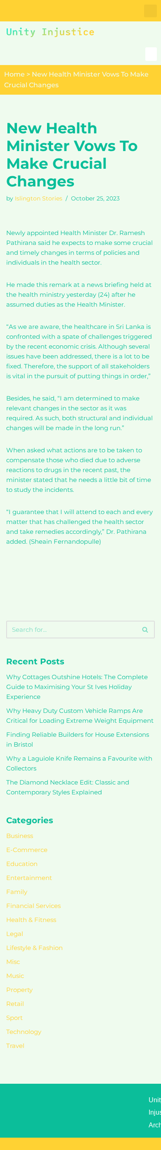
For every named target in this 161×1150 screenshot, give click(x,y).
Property (19, 990)
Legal (14, 934)
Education (22, 864)
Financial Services (33, 906)
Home (14, 74)
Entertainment (29, 878)
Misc (13, 962)
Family (16, 892)
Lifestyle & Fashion (34, 948)
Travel (15, 1046)
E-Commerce (26, 850)
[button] (150, 11)
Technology (23, 1032)
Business (19, 836)
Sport (14, 1018)
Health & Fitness (31, 920)
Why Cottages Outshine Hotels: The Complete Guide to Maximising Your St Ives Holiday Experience (77, 687)
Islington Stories (38, 198)
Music (15, 976)
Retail (15, 1004)
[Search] (145, 629)
